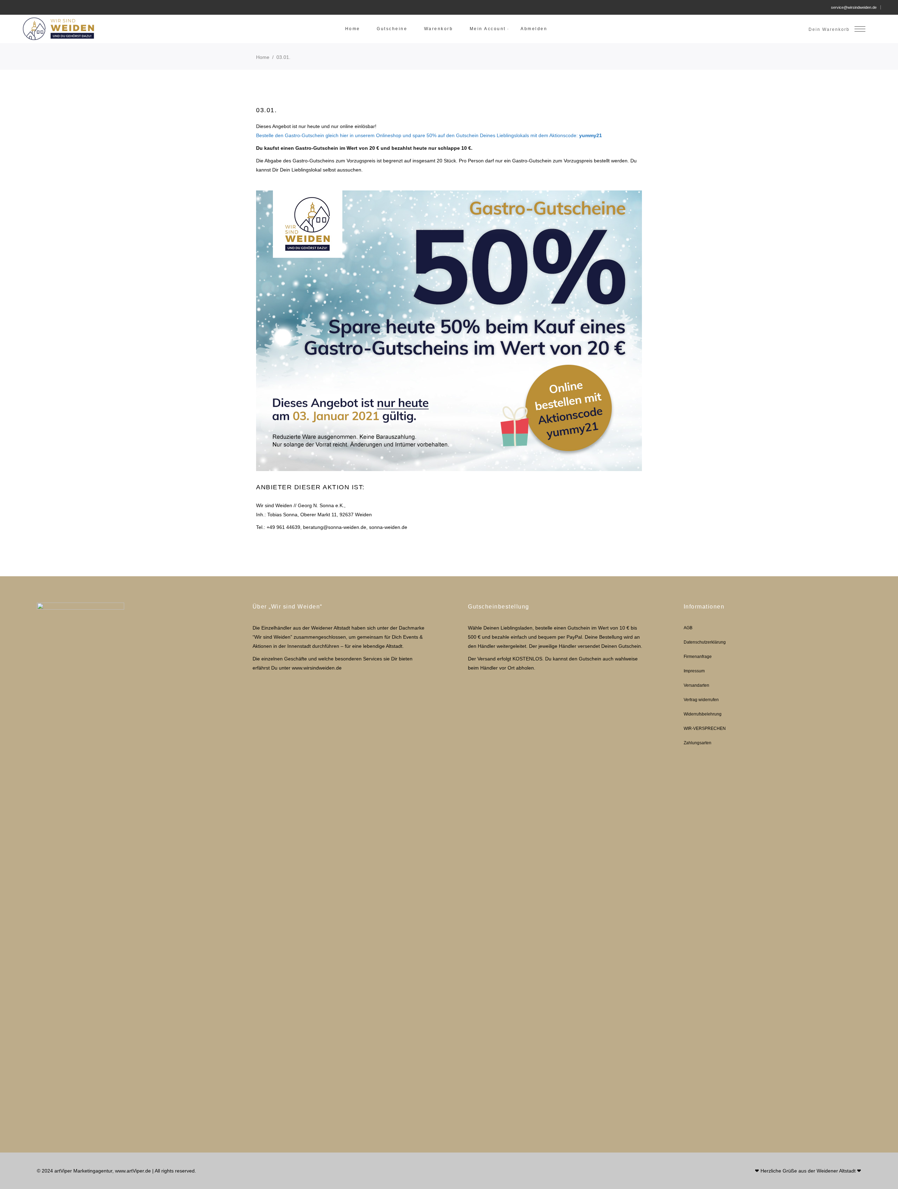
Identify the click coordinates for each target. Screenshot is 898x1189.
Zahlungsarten (697, 742)
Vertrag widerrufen (701, 699)
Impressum (694, 671)
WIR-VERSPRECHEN (705, 728)
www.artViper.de (133, 1171)
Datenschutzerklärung (705, 642)
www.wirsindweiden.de (317, 668)
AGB (688, 627)
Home (262, 57)
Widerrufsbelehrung (703, 714)
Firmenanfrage (698, 656)
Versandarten (696, 685)
